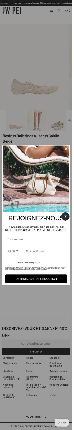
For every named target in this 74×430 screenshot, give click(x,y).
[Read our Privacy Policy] (66, 268)
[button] (65, 216)
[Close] (66, 149)
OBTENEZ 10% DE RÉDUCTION (36, 278)
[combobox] (13, 251)
